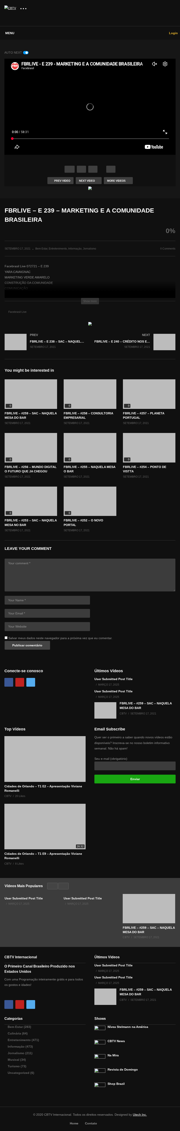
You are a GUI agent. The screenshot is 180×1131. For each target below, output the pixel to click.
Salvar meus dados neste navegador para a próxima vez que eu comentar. (60, 638)
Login (173, 33)
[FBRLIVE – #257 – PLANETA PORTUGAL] (149, 394)
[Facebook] (8, 682)
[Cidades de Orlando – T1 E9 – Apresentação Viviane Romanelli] (45, 826)
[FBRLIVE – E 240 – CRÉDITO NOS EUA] (134, 346)
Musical (13, 1059)
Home (74, 1123)
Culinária (14, 1033)
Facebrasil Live (17, 311)
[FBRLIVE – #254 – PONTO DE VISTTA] (149, 448)
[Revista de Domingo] (99, 1073)
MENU (9, 33)
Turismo (14, 1066)
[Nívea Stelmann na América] (99, 1031)
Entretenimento (58, 248)
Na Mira (113, 1055)
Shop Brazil (116, 1083)
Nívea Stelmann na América (128, 1027)
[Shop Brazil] (99, 1088)
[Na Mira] (99, 1059)
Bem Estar (41, 248)
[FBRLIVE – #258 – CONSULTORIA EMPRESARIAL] (90, 394)
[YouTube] (19, 682)
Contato (91, 1123)
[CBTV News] (99, 1045)
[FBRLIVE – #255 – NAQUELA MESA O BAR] (90, 448)
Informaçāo (75, 248)
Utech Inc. (140, 1114)
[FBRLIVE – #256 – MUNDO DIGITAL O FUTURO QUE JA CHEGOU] (31, 448)
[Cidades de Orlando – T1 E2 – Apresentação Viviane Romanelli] (45, 759)
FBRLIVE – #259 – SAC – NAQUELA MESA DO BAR (149, 930)
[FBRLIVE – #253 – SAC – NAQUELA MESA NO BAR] (31, 501)
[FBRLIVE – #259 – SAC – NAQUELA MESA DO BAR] (31, 394)
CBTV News (116, 1041)
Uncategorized (18, 1073)
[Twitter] (30, 682)
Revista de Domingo (123, 1069)
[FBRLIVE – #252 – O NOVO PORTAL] (90, 501)
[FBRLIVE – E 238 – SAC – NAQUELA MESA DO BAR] (45, 346)
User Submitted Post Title (113, 679)
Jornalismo (89, 248)
